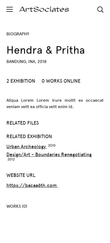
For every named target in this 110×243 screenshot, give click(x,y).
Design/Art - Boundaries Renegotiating (49, 154)
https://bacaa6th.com (32, 185)
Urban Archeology (26, 147)
